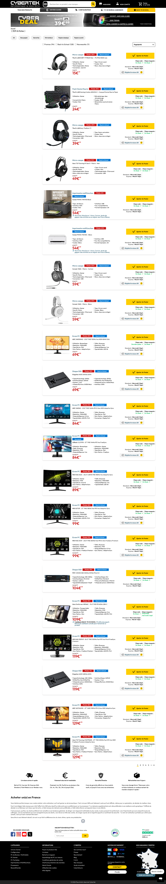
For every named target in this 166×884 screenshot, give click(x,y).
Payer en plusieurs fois (49, 850)
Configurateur (84, 10)
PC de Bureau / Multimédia (19, 855)
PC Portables (15, 860)
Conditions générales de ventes (52, 860)
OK (85, 836)
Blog (75, 857)
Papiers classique (63, 38)
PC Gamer (14, 857)
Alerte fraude (46, 865)
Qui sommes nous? (80, 850)
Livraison (45, 852)
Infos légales (46, 870)
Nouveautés (83, 44)
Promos (49, 44)
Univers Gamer (55, 10)
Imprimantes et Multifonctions (20, 863)
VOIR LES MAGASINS (146, 875)
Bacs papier (24, 38)
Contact (117, 867)
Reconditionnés (16, 868)
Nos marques (78, 863)
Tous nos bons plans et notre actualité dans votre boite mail (71, 831)
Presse (76, 852)
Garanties (36, 38)
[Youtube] (24, 834)
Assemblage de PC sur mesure (52, 857)
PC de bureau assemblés (113, 10)
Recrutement (78, 855)
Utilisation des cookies (49, 868)
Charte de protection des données (53, 863)
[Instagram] (18, 834)
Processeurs (15, 865)
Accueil (13, 28)
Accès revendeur (79, 865)
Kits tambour (49, 38)
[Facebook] (13, 834)
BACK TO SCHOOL (142, 10)
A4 (14, 38)
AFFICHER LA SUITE (83, 821)
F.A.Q (76, 860)
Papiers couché (78, 38)
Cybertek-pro (78, 868)
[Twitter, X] (30, 834)
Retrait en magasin (48, 855)
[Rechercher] (93, 4)
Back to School (66, 44)
